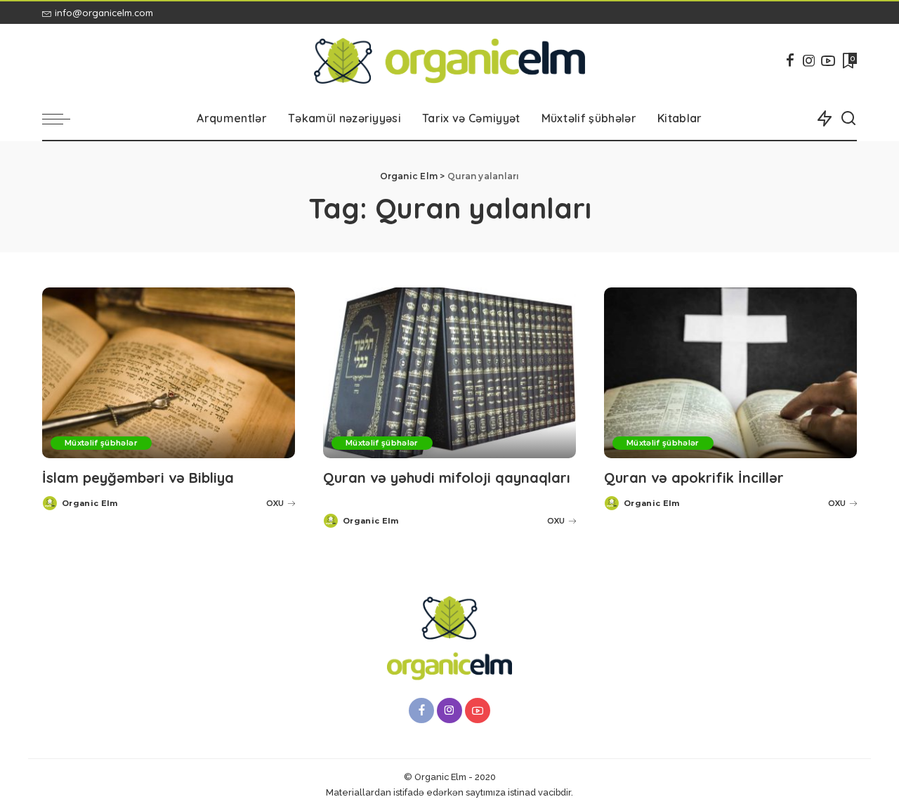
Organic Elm (90, 503)
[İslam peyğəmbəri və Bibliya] (168, 372)
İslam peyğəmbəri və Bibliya (138, 477)
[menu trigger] (63, 119)
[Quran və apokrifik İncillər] (730, 372)
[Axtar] (848, 119)
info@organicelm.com (104, 12)
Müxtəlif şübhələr (101, 443)
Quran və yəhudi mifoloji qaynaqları (446, 477)
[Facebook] (790, 60)
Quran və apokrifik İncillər (694, 477)
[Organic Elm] (450, 61)
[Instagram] (809, 60)
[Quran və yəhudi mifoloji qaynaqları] (449, 372)
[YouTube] (828, 60)
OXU (275, 503)
